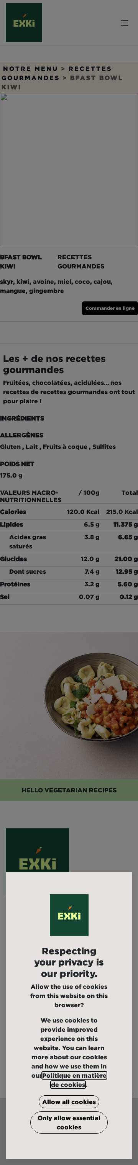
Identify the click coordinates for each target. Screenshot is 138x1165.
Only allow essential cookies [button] (69, 1122)
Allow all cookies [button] (69, 1101)
